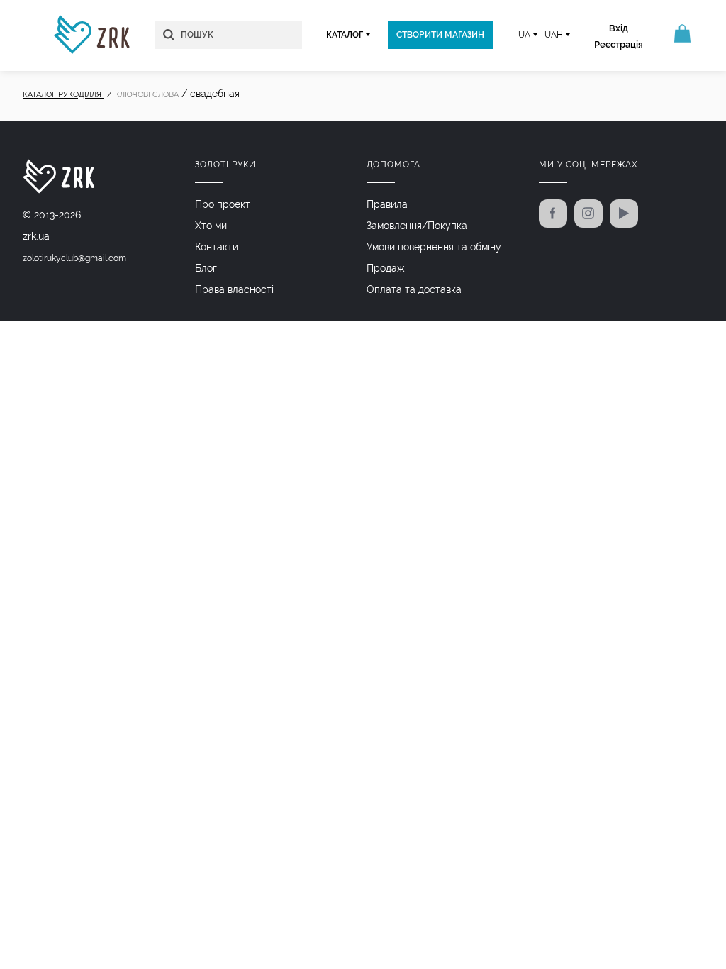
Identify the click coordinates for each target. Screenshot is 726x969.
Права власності (234, 289)
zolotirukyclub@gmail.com (74, 258)
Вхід (618, 28)
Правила (387, 204)
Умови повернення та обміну (434, 247)
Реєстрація (618, 44)
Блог (206, 268)
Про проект (222, 204)
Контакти (216, 247)
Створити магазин (440, 35)
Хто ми (211, 225)
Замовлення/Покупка (417, 225)
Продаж (386, 268)
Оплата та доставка (414, 289)
